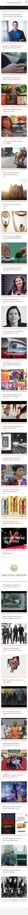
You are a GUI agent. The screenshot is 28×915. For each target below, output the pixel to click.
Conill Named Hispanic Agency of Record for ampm (12, 110)
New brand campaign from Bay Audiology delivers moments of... (12, 269)
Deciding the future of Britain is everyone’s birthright (12, 871)
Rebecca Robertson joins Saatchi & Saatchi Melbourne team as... (12, 618)
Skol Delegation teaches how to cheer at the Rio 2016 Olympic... (12, 364)
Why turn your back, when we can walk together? (13, 681)
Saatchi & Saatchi (14, 2)
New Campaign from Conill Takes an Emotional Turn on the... (13, 332)
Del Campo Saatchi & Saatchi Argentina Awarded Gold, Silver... (13, 713)
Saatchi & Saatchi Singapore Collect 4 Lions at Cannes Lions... (13, 649)
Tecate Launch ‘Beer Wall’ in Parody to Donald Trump (11, 174)
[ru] (26, 1)
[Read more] (14, 31)
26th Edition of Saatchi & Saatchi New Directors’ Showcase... (12, 776)
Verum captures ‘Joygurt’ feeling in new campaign (13, 142)
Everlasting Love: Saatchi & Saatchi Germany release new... (12, 586)
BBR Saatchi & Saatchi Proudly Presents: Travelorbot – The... (12, 808)
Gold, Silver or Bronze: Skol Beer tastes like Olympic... (11, 491)
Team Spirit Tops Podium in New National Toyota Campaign (12, 396)
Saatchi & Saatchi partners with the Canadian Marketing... (12, 839)
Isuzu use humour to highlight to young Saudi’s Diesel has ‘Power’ (12, 237)
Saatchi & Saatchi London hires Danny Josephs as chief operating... (13, 15)
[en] (26, 2)
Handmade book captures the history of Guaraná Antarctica (11, 79)
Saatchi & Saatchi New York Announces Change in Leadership (13, 301)
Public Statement (8, 553)
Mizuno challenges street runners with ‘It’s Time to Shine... (12, 427)
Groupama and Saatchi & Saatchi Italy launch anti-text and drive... (12, 47)
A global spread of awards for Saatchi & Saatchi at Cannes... (12, 744)
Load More (14, 900)
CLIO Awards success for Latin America (12, 205)
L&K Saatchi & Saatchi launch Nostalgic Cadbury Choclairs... (12, 459)
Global (14, 4)
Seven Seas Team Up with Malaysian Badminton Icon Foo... (12, 522)
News (2, 7)
